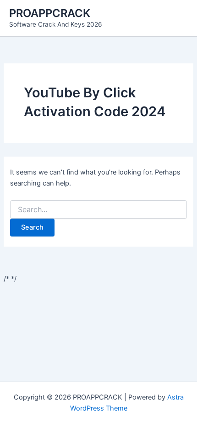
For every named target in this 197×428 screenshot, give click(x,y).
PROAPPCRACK (49, 13)
